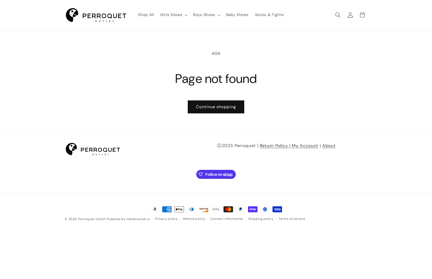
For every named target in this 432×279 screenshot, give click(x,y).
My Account (304, 145)
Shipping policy (261, 219)
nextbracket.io (138, 219)
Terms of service (292, 219)
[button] (173, 15)
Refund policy (194, 219)
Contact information (226, 219)
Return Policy (274, 145)
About (329, 145)
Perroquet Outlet (92, 219)
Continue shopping (216, 106)
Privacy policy (166, 219)
